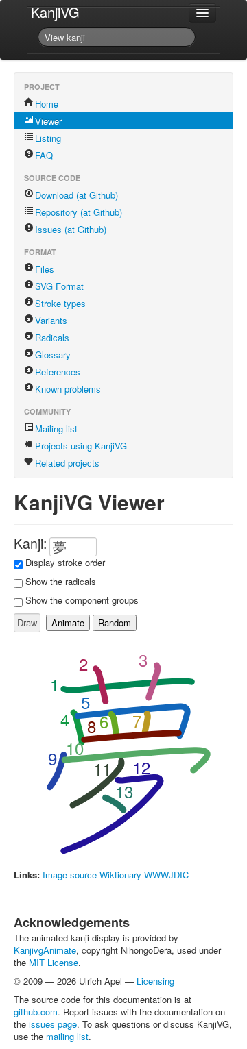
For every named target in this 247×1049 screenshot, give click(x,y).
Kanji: (30, 543)
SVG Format (59, 286)
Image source (70, 874)
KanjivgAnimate (45, 950)
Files (44, 268)
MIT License (53, 962)
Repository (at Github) (78, 212)
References (57, 371)
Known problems (68, 388)
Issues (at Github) (70, 229)
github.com (36, 1011)
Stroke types (60, 303)
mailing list (67, 1036)
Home (46, 103)
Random (114, 622)
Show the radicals (60, 581)
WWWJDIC (166, 874)
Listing (48, 138)
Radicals (52, 337)
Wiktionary (120, 874)
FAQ (44, 155)
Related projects (67, 462)
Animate (67, 622)
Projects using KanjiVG (81, 445)
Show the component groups (82, 599)
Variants (51, 320)
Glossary (53, 354)
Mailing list (56, 428)
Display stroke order (65, 562)
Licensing (155, 980)
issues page (53, 1024)
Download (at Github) (76, 194)
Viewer (48, 120)
